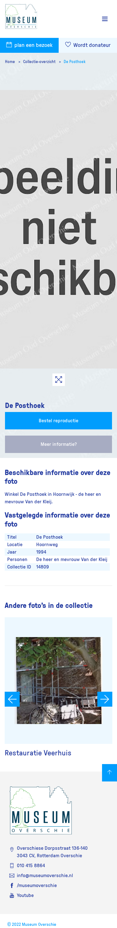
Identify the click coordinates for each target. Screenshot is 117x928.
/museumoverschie (37, 885)
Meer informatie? (59, 444)
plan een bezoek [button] (32, 45)
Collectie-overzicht (39, 62)
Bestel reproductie (58, 420)
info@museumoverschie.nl (45, 875)
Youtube (25, 895)
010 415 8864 (31, 865)
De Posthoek (74, 62)
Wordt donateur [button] (91, 45)
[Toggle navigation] (105, 19)
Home (10, 62)
